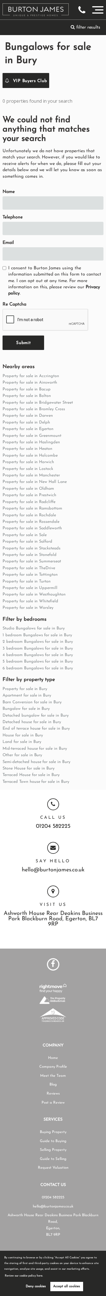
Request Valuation (53, 1168)
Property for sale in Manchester (31, 475)
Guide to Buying (53, 1141)
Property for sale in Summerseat (32, 561)
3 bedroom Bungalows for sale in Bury (38, 648)
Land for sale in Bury (22, 742)
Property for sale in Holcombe (30, 456)
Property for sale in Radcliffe (29, 502)
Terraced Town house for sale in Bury (36, 782)
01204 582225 (53, 826)
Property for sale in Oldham (28, 489)
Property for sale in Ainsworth (30, 383)
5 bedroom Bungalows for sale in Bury (38, 661)
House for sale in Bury (23, 735)
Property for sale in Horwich (28, 462)
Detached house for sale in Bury (32, 722)
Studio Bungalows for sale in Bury (33, 628)
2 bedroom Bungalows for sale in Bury (38, 642)
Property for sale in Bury (25, 689)
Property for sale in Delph (26, 422)
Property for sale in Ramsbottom (32, 508)
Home (53, 1058)
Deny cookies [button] (36, 1286)
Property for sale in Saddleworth (32, 528)
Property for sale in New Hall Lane (34, 482)
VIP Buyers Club (29, 81)
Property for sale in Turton (27, 581)
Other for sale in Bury (22, 755)
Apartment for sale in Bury (27, 695)
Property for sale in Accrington (31, 376)
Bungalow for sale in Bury (26, 709)
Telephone (13, 217)
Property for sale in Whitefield (30, 601)
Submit (23, 343)
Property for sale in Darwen (28, 416)
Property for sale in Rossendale (31, 522)
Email (8, 242)
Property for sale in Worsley (28, 608)
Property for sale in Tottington (30, 575)
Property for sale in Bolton (27, 396)
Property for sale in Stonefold (30, 555)
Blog (53, 1084)
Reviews (53, 1093)
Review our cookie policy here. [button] (24, 1275)
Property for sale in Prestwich (29, 495)
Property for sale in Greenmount (32, 436)
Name (9, 192)
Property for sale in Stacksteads (31, 548)
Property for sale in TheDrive (29, 568)
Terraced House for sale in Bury (31, 775)
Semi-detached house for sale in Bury (36, 762)
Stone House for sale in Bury (29, 768)
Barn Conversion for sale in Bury (32, 702)
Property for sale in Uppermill (30, 588)
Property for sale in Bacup (27, 389)
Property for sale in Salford (27, 542)
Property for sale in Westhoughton (34, 594)
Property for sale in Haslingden (31, 442)
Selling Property (53, 1150)
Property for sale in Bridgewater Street (38, 403)
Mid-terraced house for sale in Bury (35, 749)
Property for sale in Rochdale (29, 515)
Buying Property (53, 1132)
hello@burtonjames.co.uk (53, 870)
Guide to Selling (53, 1159)
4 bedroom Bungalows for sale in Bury (38, 655)
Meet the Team (53, 1076)
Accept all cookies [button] (66, 1286)
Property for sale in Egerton (28, 429)
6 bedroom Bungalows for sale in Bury (38, 668)
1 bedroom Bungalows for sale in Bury (37, 635)
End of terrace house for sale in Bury (36, 729)
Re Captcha (14, 304)
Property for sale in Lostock (28, 469)
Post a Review (53, 1102)
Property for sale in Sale (25, 535)
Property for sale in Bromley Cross (34, 409)
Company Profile (53, 1067)
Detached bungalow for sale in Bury (35, 715)
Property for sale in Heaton (27, 449)
